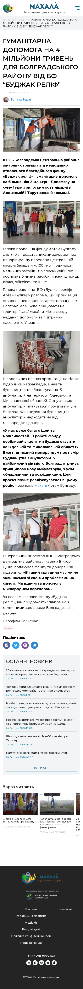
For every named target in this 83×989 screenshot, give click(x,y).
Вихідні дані (31, 929)
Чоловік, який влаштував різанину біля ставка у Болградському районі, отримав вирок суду (40, 688)
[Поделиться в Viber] (25, 645)
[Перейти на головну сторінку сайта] (8, 8)
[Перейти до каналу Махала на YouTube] (41, 962)
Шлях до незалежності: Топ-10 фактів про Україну (37, 738)
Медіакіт (31, 922)
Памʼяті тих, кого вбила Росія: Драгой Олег (37, 753)
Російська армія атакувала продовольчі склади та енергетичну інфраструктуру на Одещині (40, 721)
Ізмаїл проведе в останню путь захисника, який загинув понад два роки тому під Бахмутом (41, 705)
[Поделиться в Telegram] (34, 645)
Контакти (65, 909)
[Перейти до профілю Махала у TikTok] (54, 962)
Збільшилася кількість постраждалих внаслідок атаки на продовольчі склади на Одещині (40, 672)
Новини (8, 628)
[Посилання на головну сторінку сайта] (41, 879)
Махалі (40, 485)
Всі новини (41, 768)
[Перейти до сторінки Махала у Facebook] (35, 962)
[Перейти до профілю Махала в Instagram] (28, 962)
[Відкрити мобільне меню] (77, 8)
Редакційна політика (31, 916)
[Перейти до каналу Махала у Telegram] (47, 962)
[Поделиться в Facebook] (6, 645)
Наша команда (31, 942)
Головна (31, 909)
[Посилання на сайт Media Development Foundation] (41, 896)
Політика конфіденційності (31, 936)
